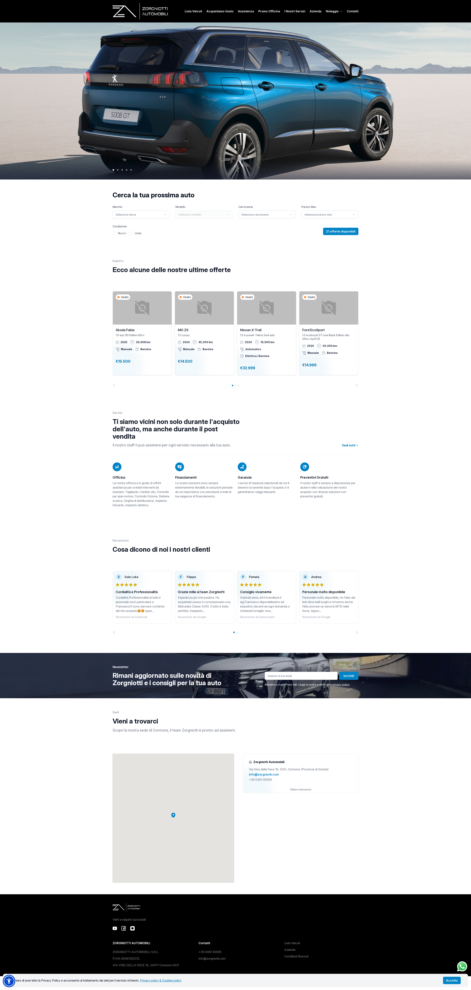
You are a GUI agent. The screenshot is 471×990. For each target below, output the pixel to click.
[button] (173, 815)
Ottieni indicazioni (300, 789)
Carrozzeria (245, 206)
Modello (180, 206)
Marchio (117, 206)
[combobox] (141, 215)
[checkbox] (114, 233)
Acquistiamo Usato (219, 11)
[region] (235, 339)
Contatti (352, 11)
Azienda (315, 11)
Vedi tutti (349, 445)
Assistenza (246, 11)
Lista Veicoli (193, 11)
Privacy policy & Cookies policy (161, 980)
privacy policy (340, 684)
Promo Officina (269, 11)
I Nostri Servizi (294, 11)
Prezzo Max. (309, 206)
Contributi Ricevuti (296, 956)
